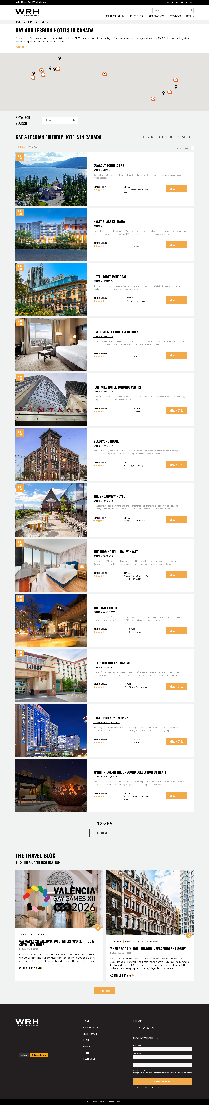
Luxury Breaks (152, 941)
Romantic (137, 796)
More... (18, 46)
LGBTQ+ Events (40, 934)
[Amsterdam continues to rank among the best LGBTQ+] (46, 1033)
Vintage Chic (128, 521)
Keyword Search (22, 120)
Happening (127, 465)
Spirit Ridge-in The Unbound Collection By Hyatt (129, 772)
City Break (133, 632)
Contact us (88, 1021)
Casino (139, 687)
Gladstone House (106, 441)
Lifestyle (128, 941)
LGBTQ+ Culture (26, 934)
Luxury (137, 301)
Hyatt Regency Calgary (110, 718)
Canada (97, 170)
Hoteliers (87, 1052)
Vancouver (109, 612)
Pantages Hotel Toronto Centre (117, 387)
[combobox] (148, 137)
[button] (169, 92)
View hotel (176, 188)
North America (30, 22)
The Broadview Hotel (109, 496)
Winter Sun (127, 796)
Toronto (108, 336)
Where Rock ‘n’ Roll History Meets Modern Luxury (148, 948)
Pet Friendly (138, 465)
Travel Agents (89, 1059)
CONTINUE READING (30, 968)
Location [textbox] (172, 137)
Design (137, 411)
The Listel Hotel (105, 607)
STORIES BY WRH (90, 1033)
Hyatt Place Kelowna (109, 221)
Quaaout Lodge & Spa (108, 165)
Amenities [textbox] (186, 137)
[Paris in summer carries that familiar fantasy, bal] (21, 1048)
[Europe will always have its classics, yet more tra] (46, 1048)
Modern (137, 246)
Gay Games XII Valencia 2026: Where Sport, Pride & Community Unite (56, 943)
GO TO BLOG (104, 991)
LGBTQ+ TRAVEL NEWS (156, 16)
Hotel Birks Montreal (110, 276)
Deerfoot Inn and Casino (111, 662)
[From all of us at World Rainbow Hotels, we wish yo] (33, 1048)
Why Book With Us (91, 1027)
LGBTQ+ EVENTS (175, 16)
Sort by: (179, 148)
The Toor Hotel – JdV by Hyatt (115, 551)
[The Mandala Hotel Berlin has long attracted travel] (33, 1033)
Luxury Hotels (139, 941)
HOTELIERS (190, 16)
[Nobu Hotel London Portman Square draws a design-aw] (46, 1040)
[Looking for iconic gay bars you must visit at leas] (33, 1040)
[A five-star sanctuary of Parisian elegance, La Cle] (21, 1040)
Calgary (107, 667)
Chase (106, 170)
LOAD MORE (104, 832)
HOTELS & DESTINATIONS (114, 16)
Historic (144, 301)
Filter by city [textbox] (147, 137)
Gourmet (130, 301)
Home (17, 22)
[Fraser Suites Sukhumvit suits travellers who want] (21, 1033)
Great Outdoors (130, 190)
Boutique (127, 468)
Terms (86, 1040)
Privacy (86, 1046)
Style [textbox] (161, 137)
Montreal (108, 281)
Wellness (127, 193)
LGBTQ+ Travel (116, 941)
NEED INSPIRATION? (135, 16)
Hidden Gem (143, 190)
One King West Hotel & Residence (117, 331)
